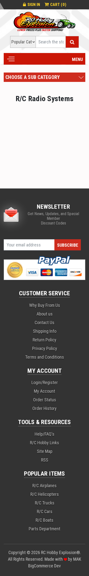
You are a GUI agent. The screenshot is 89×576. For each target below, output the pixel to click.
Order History (44, 408)
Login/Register (44, 382)
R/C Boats (44, 520)
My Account (44, 391)
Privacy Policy (44, 348)
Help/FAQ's (44, 434)
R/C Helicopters (44, 494)
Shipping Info (44, 331)
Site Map (44, 451)
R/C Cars (44, 511)
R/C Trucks (44, 502)
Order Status (44, 399)
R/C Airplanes (44, 485)
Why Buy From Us (44, 305)
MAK (77, 559)
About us (45, 313)
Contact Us (44, 322)
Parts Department (44, 528)
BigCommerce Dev (44, 565)
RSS (44, 460)
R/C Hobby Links (44, 442)
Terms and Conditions (44, 357)
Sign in (33, 4)
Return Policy (44, 339)
